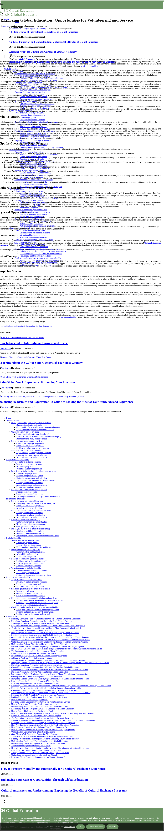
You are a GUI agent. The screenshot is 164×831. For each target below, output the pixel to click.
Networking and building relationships (31, 605)
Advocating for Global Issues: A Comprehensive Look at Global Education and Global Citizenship (51, 693)
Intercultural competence (26, 556)
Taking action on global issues (28, 545)
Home (8, 418)
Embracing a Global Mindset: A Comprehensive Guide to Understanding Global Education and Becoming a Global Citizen (61, 686)
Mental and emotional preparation (30, 446)
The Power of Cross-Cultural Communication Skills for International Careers (42, 736)
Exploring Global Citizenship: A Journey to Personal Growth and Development (43, 723)
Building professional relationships (30, 533)
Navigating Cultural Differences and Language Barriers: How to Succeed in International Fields (50, 679)
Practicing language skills (26, 492)
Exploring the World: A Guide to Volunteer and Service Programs (37, 695)
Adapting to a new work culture (29, 508)
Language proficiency (25, 591)
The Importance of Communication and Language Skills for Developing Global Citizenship (48, 660)
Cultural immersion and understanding (31, 522)
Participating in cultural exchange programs (33, 575)
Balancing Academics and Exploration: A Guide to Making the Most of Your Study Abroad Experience (52, 713)
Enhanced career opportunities (28, 566)
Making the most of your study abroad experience (31, 423)
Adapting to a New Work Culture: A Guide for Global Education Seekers (40, 623)
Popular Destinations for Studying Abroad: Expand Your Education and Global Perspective (48, 626)
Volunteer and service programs (29, 469)
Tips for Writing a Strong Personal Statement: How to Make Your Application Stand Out (47, 628)
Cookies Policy (69, 827)
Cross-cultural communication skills (30, 596)
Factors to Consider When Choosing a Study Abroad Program (36, 716)
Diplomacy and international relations (31, 582)
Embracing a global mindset (27, 543)
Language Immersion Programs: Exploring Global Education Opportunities (41, 635)
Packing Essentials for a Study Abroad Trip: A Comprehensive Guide (39, 697)
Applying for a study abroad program (26, 450)
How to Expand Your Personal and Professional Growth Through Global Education (45, 633)
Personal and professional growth (29, 476)
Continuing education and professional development (37, 603)
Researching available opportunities (30, 515)
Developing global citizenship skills (25, 549)
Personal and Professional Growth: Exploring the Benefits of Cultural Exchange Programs (47, 646)
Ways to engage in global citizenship (35, 28)
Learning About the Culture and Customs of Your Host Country (37, 681)
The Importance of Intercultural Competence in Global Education (37, 651)
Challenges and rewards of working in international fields (34, 607)
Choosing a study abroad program (25, 432)
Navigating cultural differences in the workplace (35, 503)
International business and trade (29, 584)
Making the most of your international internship (30, 529)
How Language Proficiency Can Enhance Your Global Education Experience (42, 727)
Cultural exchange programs (17, 459)
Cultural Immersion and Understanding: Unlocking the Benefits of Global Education (45, 667)
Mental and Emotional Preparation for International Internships (36, 665)
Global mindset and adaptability (29, 593)
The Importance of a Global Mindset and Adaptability (33, 630)
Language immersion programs (29, 464)
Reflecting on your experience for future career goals (37, 536)
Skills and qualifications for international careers (30, 589)
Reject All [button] (112, 827)
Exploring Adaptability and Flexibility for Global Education (35, 683)
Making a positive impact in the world (31, 561)
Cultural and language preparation (30, 443)
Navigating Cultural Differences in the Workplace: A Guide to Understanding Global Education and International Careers (60, 663)
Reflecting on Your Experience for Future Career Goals (33, 653)
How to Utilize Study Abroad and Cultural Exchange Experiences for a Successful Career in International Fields (56, 649)
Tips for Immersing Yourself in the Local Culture (30, 746)
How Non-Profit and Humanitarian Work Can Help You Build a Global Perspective (45, 725)
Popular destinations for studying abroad (32, 434)
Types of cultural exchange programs (26, 462)
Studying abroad (12, 420)
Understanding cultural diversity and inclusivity (35, 547)
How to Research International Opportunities (29, 699)
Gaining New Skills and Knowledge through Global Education (36, 676)
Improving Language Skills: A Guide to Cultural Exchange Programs (39, 656)
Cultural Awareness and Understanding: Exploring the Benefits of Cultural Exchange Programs (49, 642)
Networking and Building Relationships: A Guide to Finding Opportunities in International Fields (50, 639)
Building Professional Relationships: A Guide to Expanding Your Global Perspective (45, 739)
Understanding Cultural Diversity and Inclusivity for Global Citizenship (40, 644)
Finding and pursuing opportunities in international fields (34, 598)
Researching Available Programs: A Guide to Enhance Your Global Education (42, 709)
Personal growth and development (30, 563)
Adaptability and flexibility (27, 554)
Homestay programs (24, 466)
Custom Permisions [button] (96, 827)
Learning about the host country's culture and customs (38, 496)
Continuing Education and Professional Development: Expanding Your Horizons (43, 690)
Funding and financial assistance (29, 483)
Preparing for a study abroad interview (31, 455)
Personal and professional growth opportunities (35, 612)
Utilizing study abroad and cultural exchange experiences (39, 600)
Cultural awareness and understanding (31, 478)
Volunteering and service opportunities (31, 570)
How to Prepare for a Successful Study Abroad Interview (34, 704)
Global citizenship (16, 28)
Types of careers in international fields (26, 579)
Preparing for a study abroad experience (27, 441)
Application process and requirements (31, 457)
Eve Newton (8, 26)
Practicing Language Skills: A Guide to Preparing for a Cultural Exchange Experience (46, 619)
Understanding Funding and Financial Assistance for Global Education (39, 706)
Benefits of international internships (25, 519)
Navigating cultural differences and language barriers (37, 609)
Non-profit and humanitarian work (30, 586)
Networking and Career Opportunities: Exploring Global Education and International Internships (50, 748)
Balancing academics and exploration (31, 425)
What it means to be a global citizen (25, 540)
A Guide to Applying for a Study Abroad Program (31, 658)
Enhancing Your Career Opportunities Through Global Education (37, 750)
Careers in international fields (18, 577)
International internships (15, 499)
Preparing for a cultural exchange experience (29, 489)
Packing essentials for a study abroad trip (32, 448)
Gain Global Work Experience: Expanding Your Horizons (34, 734)
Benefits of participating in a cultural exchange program (33, 471)
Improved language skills (26, 473)
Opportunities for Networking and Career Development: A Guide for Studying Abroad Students (50, 637)
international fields (68, 317)
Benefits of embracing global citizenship (27, 559)
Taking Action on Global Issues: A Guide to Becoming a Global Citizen (40, 753)
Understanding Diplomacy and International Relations (33, 732)
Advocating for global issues (27, 573)
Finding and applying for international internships (31, 510)
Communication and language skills (30, 552)
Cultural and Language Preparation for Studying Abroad (34, 755)
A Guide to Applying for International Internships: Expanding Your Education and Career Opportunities (53, 720)
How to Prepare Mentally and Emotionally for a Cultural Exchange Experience (43, 729)
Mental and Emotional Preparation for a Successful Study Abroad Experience (42, 621)
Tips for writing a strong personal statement (33, 453)
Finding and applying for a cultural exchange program (33, 480)
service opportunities (89, 66)
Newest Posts (11, 616)
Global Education (27, 59)
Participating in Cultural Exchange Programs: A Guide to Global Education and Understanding (49, 674)
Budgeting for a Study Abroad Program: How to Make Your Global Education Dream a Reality (49, 669)
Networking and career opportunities (31, 524)
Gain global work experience (28, 526)
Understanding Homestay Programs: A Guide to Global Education (38, 743)
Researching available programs (29, 487)
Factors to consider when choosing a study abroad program (40, 436)
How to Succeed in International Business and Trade (32, 711)
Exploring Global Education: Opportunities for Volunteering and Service (40, 702)
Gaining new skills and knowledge (30, 531)
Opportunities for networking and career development (38, 427)
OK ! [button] (80, 827)
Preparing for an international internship (27, 501)
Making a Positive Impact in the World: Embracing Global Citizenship (39, 672)
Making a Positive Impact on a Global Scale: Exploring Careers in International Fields (46, 688)
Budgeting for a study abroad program (31, 439)
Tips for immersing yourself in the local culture (35, 429)
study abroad (19, 243)
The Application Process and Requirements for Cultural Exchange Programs (42, 718)
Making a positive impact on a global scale (33, 614)
